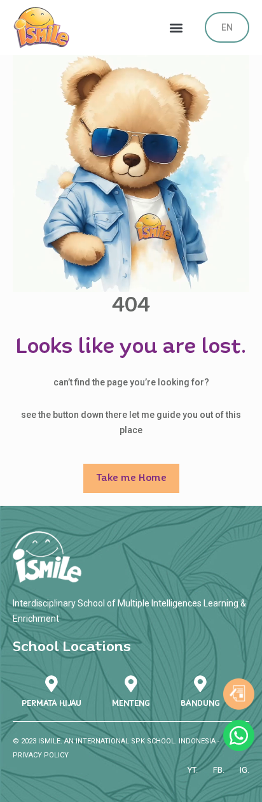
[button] (176, 27)
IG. (244, 770)
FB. (218, 770)
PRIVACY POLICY (41, 755)
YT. (193, 770)
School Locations (72, 647)
